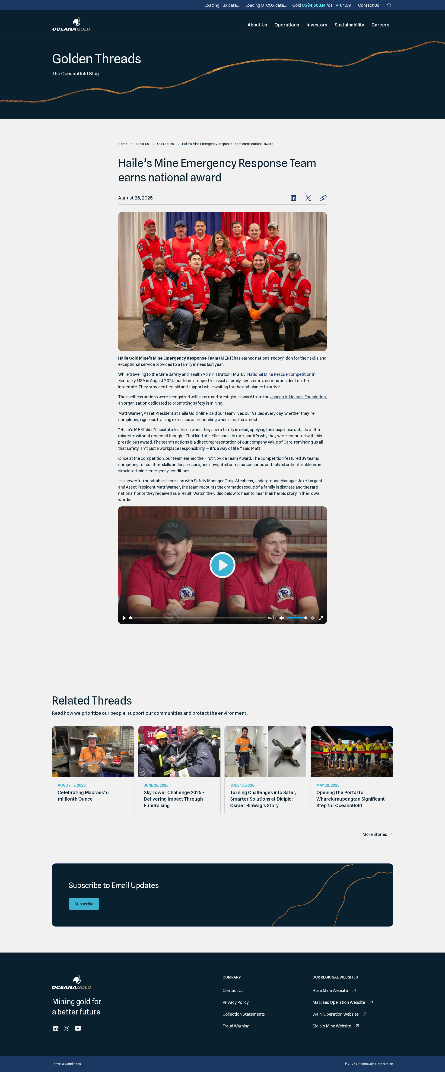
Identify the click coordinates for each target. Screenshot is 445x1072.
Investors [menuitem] (316, 25)
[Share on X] (308, 198)
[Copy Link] (323, 198)
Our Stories (165, 144)
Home (122, 144)
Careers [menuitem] (380, 25)
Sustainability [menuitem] (349, 25)
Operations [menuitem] (286, 25)
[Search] (389, 5)
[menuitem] (368, 5)
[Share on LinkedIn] (293, 198)
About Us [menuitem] (257, 25)
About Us (142, 144)
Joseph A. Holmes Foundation (298, 396)
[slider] (197, 618)
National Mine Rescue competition (279, 374)
